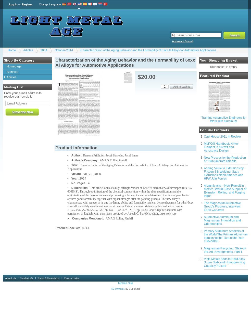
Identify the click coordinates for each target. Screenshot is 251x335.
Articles (28, 50)
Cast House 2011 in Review (222, 136)
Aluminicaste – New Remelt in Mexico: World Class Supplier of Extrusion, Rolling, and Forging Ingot (225, 191)
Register (27, 4)
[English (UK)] (74, 4)
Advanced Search (182, 41)
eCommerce (118, 288)
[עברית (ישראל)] (95, 4)
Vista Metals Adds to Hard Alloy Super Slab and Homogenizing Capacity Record (224, 262)
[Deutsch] (64, 4)
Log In (13, 4)
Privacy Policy (71, 278)
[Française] (90, 4)
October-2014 (64, 50)
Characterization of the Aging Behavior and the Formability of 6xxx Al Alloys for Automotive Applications (148, 50)
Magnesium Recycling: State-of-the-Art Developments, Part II (225, 250)
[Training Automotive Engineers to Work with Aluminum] (219, 113)
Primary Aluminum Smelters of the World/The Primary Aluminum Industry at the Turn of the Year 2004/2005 (226, 236)
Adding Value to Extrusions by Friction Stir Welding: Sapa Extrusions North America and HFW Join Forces (224, 173)
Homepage (14, 66)
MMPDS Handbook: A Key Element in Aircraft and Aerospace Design (221, 147)
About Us (10, 278)
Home (12, 50)
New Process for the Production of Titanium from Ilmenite (225, 159)
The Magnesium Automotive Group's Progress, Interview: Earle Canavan (222, 206)
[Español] (85, 4)
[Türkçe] (105, 4)
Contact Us (26, 278)
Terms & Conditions (48, 278)
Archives (12, 72)
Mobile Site (125, 283)
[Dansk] (69, 4)
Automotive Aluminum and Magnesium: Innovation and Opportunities (222, 220)
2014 (43, 50)
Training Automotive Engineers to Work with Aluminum (223, 119)
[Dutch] (100, 4)
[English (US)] (79, 4)
